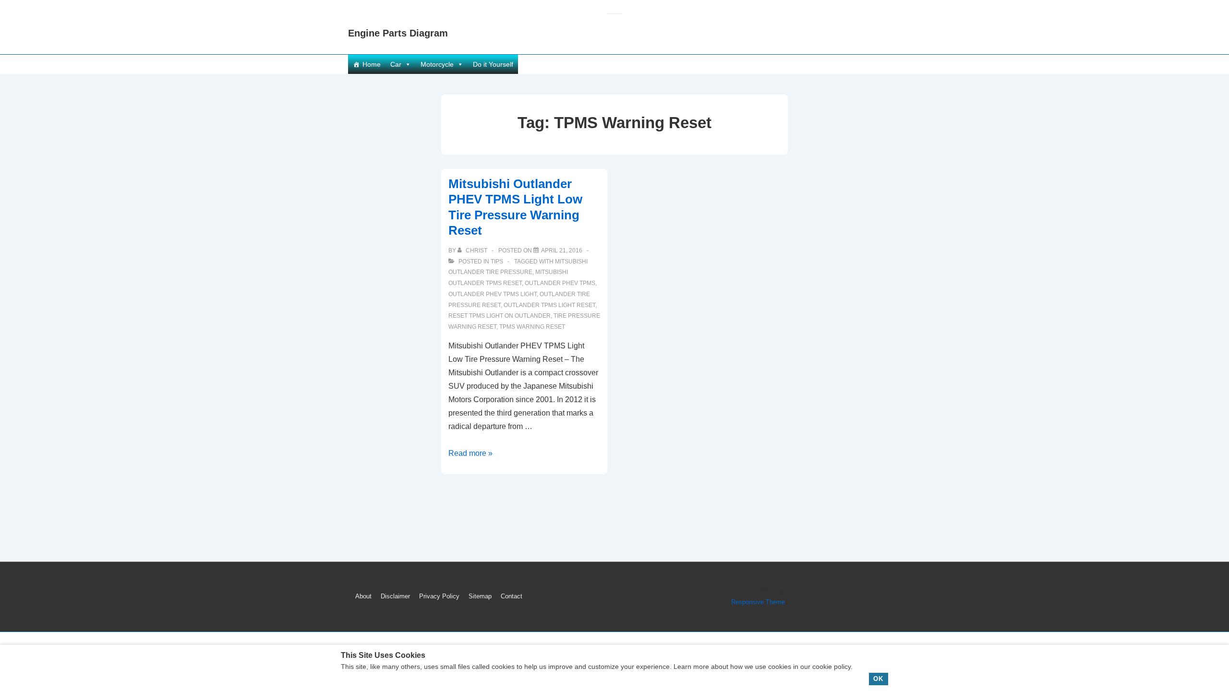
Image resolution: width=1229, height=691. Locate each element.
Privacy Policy (439, 596)
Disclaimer (395, 596)
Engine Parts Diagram (398, 33)
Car (395, 64)
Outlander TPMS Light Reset (549, 305)
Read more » (470, 453)
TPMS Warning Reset (532, 326)
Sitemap (480, 596)
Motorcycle (437, 64)
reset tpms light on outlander (499, 315)
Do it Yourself (493, 64)
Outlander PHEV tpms (560, 283)
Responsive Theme (758, 602)
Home (371, 64)
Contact (511, 596)
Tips (497, 261)
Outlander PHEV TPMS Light (492, 294)
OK (878, 678)
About (363, 596)
